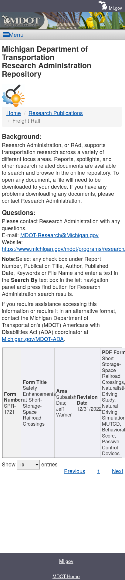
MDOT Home (66, 576)
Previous (74, 471)
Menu (16, 34)
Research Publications (56, 113)
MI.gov (115, 8)
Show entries (30, 464)
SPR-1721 (10, 408)
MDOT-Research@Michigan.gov (59, 235)
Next (117, 471)
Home (13, 113)
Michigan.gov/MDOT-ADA (33, 339)
